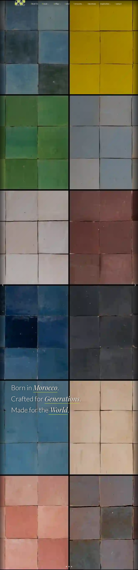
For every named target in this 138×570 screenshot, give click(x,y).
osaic (45, 4)
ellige (56, 4)
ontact (118, 4)
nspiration (104, 4)
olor (67, 4)
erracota (77, 4)
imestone (91, 4)
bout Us (34, 4)
